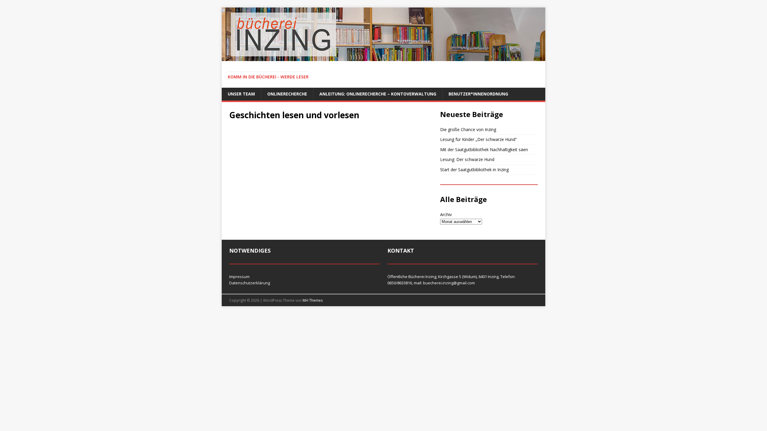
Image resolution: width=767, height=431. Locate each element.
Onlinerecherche (287, 94)
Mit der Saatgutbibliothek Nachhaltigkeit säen (484, 149)
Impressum (239, 276)
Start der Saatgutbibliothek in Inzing (474, 169)
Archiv (446, 214)
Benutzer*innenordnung (478, 94)
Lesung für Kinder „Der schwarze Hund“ (478, 139)
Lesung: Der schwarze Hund (467, 159)
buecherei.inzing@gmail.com (449, 283)
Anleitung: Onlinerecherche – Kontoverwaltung (377, 94)
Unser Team (241, 94)
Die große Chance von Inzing (468, 129)
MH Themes (313, 300)
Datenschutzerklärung (249, 283)
